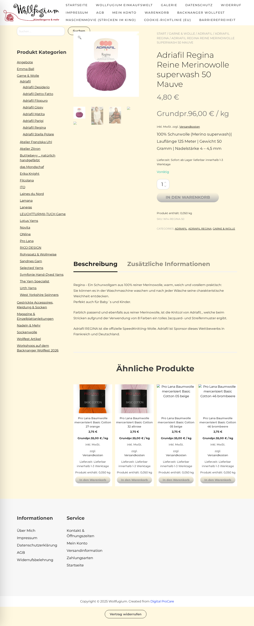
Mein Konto (124, 12)
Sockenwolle (27, 332)
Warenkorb (157, 12)
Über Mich (26, 530)
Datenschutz (199, 5)
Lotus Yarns (29, 221)
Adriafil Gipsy (33, 107)
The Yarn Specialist (34, 281)
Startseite (77, 5)
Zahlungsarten (80, 558)
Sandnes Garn (31, 261)
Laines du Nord (32, 194)
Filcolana (27, 180)
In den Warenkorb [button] (92, 480)
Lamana (26, 200)
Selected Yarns (31, 268)
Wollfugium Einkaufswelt (124, 5)
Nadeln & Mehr (28, 325)
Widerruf (231, 5)
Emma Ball (25, 69)
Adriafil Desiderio (36, 87)
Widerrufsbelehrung (35, 560)
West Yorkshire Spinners (39, 295)
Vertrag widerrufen (125, 614)
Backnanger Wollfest (201, 12)
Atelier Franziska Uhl (36, 142)
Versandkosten (189, 126)
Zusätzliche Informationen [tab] (168, 264)
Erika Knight (29, 174)
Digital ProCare (162, 601)
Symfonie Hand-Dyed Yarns (42, 274)
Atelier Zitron (30, 149)
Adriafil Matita (34, 114)
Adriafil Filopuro (35, 101)
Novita (25, 227)
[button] (80, 38)
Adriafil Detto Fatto (38, 94)
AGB (100, 12)
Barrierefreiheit (217, 20)
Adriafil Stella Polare (38, 134)
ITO (22, 187)
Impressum (77, 12)
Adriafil (205, 33)
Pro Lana (27, 241)
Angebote (25, 62)
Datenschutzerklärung (37, 545)
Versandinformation (84, 550)
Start (161, 33)
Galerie (169, 5)
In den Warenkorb (188, 197)
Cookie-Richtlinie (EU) (167, 20)
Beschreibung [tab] (95, 264)
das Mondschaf (32, 167)
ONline (25, 234)
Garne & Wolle (182, 33)
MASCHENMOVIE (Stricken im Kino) (101, 20)
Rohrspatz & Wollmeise (38, 254)
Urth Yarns (28, 288)
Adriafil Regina (200, 228)
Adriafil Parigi (33, 121)
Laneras (26, 207)
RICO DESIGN (30, 248)
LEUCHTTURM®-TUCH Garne (43, 214)
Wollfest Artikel (29, 339)
